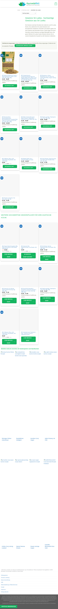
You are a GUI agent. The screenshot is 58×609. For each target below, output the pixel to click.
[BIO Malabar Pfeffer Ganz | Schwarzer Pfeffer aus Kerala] (29, 146)
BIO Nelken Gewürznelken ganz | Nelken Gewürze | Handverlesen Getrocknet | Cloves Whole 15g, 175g (28, 118)
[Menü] (2, 4)
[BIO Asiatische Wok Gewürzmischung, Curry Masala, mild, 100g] (29, 233)
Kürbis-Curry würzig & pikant (7, 547)
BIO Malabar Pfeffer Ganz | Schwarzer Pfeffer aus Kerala (27, 159)
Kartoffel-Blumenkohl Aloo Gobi (49, 546)
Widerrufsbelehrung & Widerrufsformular (9, 584)
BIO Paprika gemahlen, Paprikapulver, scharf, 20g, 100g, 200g (48, 117)
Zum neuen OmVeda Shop (25, 45)
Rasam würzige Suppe (34, 547)
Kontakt (2, 587)
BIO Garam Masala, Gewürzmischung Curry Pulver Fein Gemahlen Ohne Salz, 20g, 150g (48, 160)
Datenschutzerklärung (5, 580)
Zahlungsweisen (4, 575)
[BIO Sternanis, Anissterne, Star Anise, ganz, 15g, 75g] (10, 185)
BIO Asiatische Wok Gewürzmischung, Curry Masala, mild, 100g (29, 247)
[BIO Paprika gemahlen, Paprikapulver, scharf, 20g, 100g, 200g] (48, 104)
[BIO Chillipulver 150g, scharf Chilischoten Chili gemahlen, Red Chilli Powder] (10, 146)
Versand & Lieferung (5, 577)
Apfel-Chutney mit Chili (50, 439)
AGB (2, 582)
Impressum (3, 589)
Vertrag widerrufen (4, 591)
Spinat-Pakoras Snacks (20, 547)
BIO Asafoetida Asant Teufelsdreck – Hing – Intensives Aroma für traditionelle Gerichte (28, 333)
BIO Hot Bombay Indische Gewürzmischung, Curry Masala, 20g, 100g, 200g (48, 247)
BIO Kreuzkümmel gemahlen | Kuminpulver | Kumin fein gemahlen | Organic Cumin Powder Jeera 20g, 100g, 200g (28, 290)
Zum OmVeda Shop (10, 85)
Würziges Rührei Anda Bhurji (6, 439)
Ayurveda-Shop (25, 10)
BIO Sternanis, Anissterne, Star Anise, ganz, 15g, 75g (8, 198)
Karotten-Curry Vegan (34, 439)
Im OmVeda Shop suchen (28, 255)
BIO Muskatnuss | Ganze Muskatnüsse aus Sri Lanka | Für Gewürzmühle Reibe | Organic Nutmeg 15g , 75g (48, 77)
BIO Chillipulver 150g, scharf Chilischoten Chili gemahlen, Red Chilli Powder (9, 160)
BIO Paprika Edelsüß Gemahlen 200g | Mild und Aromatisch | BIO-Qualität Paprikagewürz (9, 247)
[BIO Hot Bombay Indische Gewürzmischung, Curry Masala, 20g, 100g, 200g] (48, 233)
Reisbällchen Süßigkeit (19, 439)
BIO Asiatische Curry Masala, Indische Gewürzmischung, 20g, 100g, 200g (8, 289)
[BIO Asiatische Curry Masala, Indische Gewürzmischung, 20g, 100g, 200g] (10, 276)
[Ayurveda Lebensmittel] (29, 4)
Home (18, 10)
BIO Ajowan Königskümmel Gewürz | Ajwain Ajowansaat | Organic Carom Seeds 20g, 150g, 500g (9, 76)
